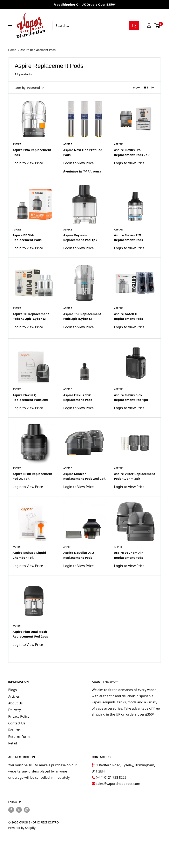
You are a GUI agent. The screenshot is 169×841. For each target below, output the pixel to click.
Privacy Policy (18, 716)
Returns (14, 730)
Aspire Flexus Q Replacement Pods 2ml (30, 397)
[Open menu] (10, 25)
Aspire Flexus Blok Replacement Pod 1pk (131, 397)
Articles (14, 696)
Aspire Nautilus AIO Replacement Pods (78, 554)
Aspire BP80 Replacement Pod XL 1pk (33, 476)
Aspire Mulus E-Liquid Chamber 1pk (29, 554)
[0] (157, 25)
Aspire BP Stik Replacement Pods (27, 237)
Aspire (17, 144)
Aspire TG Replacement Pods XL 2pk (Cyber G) (31, 316)
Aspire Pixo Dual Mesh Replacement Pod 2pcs (30, 634)
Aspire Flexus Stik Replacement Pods (77, 397)
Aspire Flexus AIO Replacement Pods (128, 237)
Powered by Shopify (21, 828)
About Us (15, 703)
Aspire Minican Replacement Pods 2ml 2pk (84, 476)
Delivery (14, 710)
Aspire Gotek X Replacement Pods (128, 316)
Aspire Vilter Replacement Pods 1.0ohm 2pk (134, 476)
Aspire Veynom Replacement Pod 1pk (80, 237)
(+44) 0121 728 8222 (111, 777)
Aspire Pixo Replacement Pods (32, 152)
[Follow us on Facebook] (11, 810)
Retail (12, 743)
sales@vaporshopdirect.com (118, 783)
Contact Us (16, 723)
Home (12, 50)
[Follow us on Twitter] (19, 810)
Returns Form (19, 736)
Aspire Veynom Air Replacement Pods (128, 554)
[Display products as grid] (146, 87)
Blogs (12, 689)
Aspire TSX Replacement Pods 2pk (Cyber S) (82, 316)
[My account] (149, 25)
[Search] (134, 25)
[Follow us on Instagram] (27, 810)
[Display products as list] (152, 87)
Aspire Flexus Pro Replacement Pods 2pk (131, 152)
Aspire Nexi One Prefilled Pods (82, 152)
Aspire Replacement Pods (38, 50)
